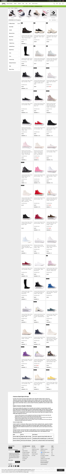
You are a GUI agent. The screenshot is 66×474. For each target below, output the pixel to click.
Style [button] (10, 66)
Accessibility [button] (59, 0)
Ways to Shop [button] (11, 69)
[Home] (3, 3)
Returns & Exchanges (26, 452)
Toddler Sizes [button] (11, 43)
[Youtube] (18, 466)
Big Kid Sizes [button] (11, 49)
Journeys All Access (35, 449)
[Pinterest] (11, 466)
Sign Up (10, 447)
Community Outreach (44, 449)
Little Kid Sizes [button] (11, 46)
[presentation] (9, 3)
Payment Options (25, 457)
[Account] (60, 4)
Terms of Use (15, 455)
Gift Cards (33, 455)
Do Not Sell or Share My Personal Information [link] (44, 462)
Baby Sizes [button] (11, 39)
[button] (63, 1)
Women (52, 449)
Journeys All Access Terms (45, 458)
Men (52, 450)
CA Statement (43, 457)
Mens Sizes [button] (11, 36)
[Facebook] (16, 466)
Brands (52, 447)
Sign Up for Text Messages (13, 449)
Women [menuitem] (19, 3)
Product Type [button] (11, 59)
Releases (52, 455)
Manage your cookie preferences (25, 469)
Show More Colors (24, 39)
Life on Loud (34, 447)
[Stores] (57, 3)
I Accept (60, 470)
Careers (42, 447)
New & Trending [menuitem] (9, 3)
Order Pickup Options (25, 455)
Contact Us (24, 447)
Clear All (18, 23)
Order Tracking (51, 0)
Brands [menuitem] (15, 3)
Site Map (23, 460)
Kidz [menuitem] (26, 3)
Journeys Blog (34, 450)
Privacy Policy (43, 450)
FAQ (23, 449)
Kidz (52, 452)
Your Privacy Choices (45, 452)
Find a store (10, 460)
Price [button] (10, 56)
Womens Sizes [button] (11, 33)
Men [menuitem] (23, 3)
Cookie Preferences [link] (44, 464)
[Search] (54, 3)
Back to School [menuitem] (34, 3)
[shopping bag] (63, 3)
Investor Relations (44, 460)
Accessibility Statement (45, 455)
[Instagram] (13, 466)
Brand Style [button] (11, 26)
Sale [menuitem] (30, 3)
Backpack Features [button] (12, 62)
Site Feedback (24, 458)
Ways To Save (34, 452)
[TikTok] (9, 466)
